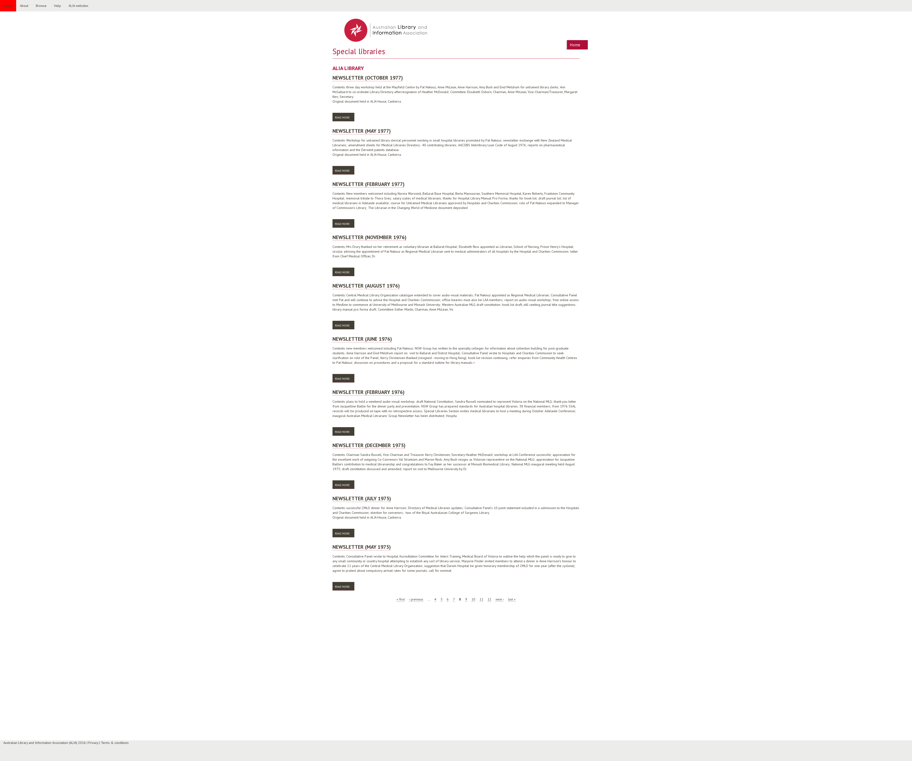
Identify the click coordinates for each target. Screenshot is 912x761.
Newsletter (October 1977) (367, 77)
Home (8, 6)
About (24, 6)
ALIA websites (78, 6)
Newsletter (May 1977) (361, 131)
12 (489, 599)
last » (512, 599)
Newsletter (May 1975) (361, 547)
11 (481, 599)
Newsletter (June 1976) (362, 339)
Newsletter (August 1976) (366, 285)
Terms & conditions (115, 743)
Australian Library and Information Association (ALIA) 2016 (44, 743)
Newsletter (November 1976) (369, 237)
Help (57, 6)
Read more (344, 117)
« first (401, 599)
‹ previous (416, 599)
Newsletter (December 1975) (368, 445)
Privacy (93, 743)
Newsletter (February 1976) (368, 392)
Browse (41, 6)
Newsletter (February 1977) (368, 184)
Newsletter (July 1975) (361, 498)
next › (500, 599)
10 (473, 599)
